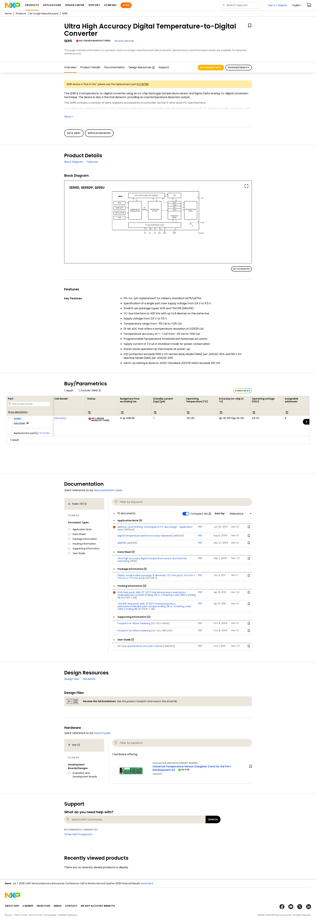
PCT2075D (143, 84)
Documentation (114, 67)
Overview (70, 67)
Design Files (71, 679)
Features (92, 162)
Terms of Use (20, 915)
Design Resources (140, 67)
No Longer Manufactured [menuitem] (44, 13)
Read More (147, 883)
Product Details (90, 67)
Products (21, 13)
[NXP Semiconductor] (12, 5)
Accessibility (50, 915)
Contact (71, 905)
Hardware (89, 679)
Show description (18, 412)
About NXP (12, 905)
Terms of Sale (35, 915)
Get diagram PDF (241, 269)
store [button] (126, 5)
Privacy (8, 915)
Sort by (220, 513)
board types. (102, 733)
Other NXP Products (77, 834)
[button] (297, 5)
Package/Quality (238, 67)
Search (213, 819)
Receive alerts (123, 41)
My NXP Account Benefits (98, 905)
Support (164, 67)
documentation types (108, 490)
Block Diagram (73, 162)
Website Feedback (67, 915)
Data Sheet (19, 423)
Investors (44, 905)
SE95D (17, 418)
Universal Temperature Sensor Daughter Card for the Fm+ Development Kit (192, 768)
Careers (28, 905)
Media (58, 905)
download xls (242, 390)
